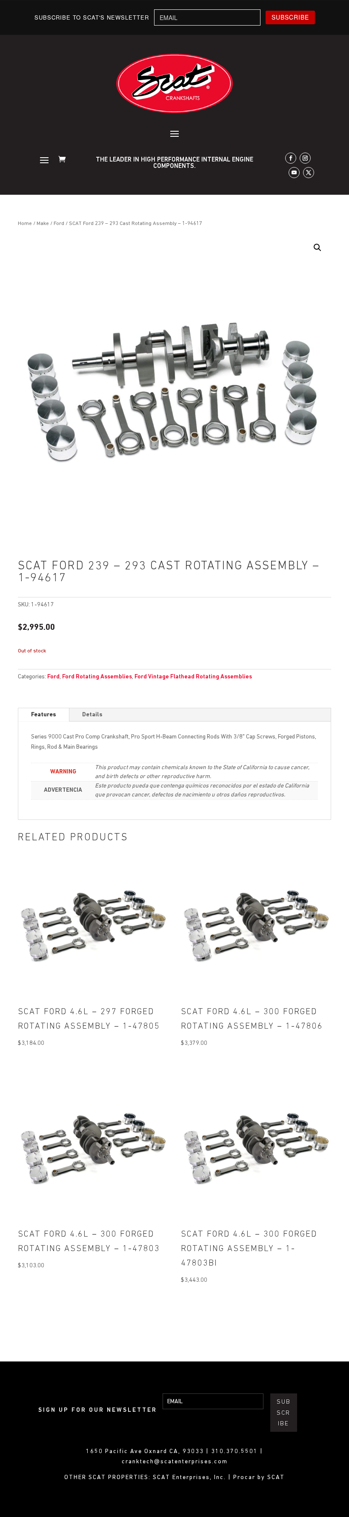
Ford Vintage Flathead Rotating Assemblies (193, 677)
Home (25, 223)
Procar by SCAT (259, 1477)
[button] (317, 247)
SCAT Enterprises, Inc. (190, 1477)
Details (92, 715)
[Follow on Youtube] (294, 172)
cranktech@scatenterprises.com (175, 1462)
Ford (59, 223)
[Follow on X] (308, 172)
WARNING (63, 772)
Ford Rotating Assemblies (97, 677)
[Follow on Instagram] (305, 158)
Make (43, 223)
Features (43, 715)
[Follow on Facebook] (290, 158)
